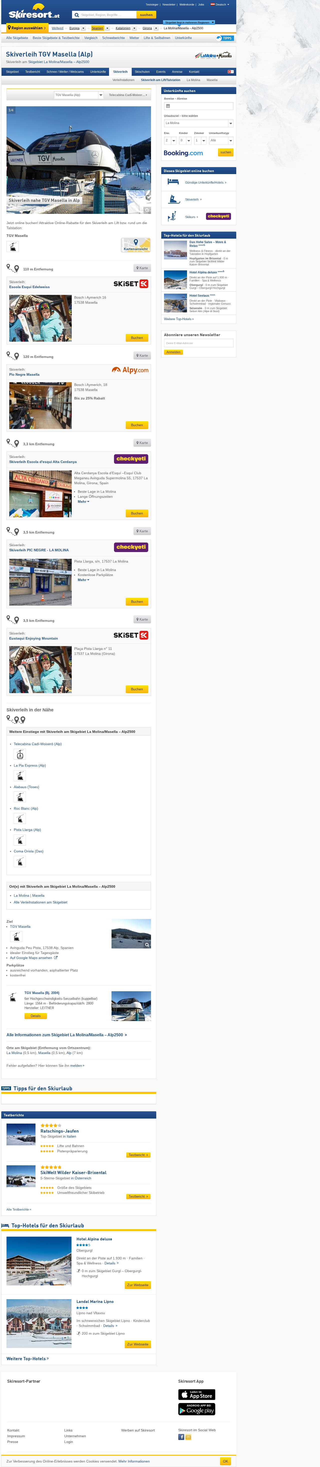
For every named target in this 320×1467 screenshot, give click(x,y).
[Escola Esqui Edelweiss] (129, 284)
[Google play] (196, 1414)
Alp (69, 1053)
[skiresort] (34, 12)
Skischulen (142, 72)
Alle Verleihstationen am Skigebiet (40, 902)
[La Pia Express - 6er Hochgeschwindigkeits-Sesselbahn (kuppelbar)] (20, 782)
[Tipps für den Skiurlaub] (224, 38)
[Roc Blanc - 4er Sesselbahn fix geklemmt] (20, 825)
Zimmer (199, 133)
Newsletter (169, 4)
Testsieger (152, 4)
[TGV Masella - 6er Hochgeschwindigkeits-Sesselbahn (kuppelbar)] (16, 943)
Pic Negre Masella (24, 374)
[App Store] (196, 1400)
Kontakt (194, 72)
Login (68, 1442)
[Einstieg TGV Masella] (131, 934)
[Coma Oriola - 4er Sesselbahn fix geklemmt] (20, 868)
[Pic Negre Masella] (129, 372)
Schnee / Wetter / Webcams (65, 72)
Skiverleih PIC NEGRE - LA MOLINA (39, 550)
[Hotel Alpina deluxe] (175, 279)
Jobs (201, 4)
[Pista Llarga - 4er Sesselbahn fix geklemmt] (20, 846)
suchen (225, 152)
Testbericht (32, 72)
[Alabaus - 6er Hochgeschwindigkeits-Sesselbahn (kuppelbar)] (20, 803)
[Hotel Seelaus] (175, 303)
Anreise (177, 72)
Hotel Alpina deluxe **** (207, 272)
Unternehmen (75, 1436)
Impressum (16, 1436)
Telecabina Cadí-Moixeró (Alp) (38, 744)
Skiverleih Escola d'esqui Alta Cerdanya (43, 462)
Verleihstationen (123, 80)
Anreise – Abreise (175, 98)
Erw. (167, 133)
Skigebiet (12, 72)
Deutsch (221, 4)
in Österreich (81, 1178)
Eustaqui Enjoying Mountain (33, 638)
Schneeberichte (113, 38)
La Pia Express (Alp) (30, 765)
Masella (212, 80)
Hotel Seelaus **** (202, 295)
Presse (12, 1442)
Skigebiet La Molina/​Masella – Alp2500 (58, 62)
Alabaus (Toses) (26, 787)
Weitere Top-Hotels (26, 1359)
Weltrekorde (187, 4)
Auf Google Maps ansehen (31, 958)
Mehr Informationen (134, 1461)
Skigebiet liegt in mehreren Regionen (187, 22)
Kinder (183, 133)
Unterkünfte (183, 38)
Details (36, 1016)
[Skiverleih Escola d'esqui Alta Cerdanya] (130, 459)
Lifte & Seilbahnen (157, 38)
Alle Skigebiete (17, 38)
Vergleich (91, 38)
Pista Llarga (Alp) (27, 830)
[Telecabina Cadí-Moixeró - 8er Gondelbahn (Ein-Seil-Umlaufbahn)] (20, 760)
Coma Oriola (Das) (29, 851)
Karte (143, 268)
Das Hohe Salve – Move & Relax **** (208, 244)
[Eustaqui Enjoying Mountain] (129, 636)
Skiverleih (120, 72)
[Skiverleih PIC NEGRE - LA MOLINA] (130, 548)
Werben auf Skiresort (138, 1430)
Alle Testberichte (17, 1209)
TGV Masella (20, 926)
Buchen (137, 338)
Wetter (134, 38)
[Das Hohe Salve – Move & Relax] (175, 250)
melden (76, 1066)
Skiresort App (191, 1381)
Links (68, 1430)
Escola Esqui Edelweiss (29, 287)
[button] (183, 153)
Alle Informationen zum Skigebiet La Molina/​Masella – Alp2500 (65, 1035)
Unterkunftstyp (219, 133)
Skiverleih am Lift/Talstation (160, 80)
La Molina (193, 80)
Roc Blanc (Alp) (26, 808)
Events (161, 72)
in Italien (69, 1136)
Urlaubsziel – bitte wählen (181, 115)
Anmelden (173, 352)
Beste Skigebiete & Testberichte (56, 38)
